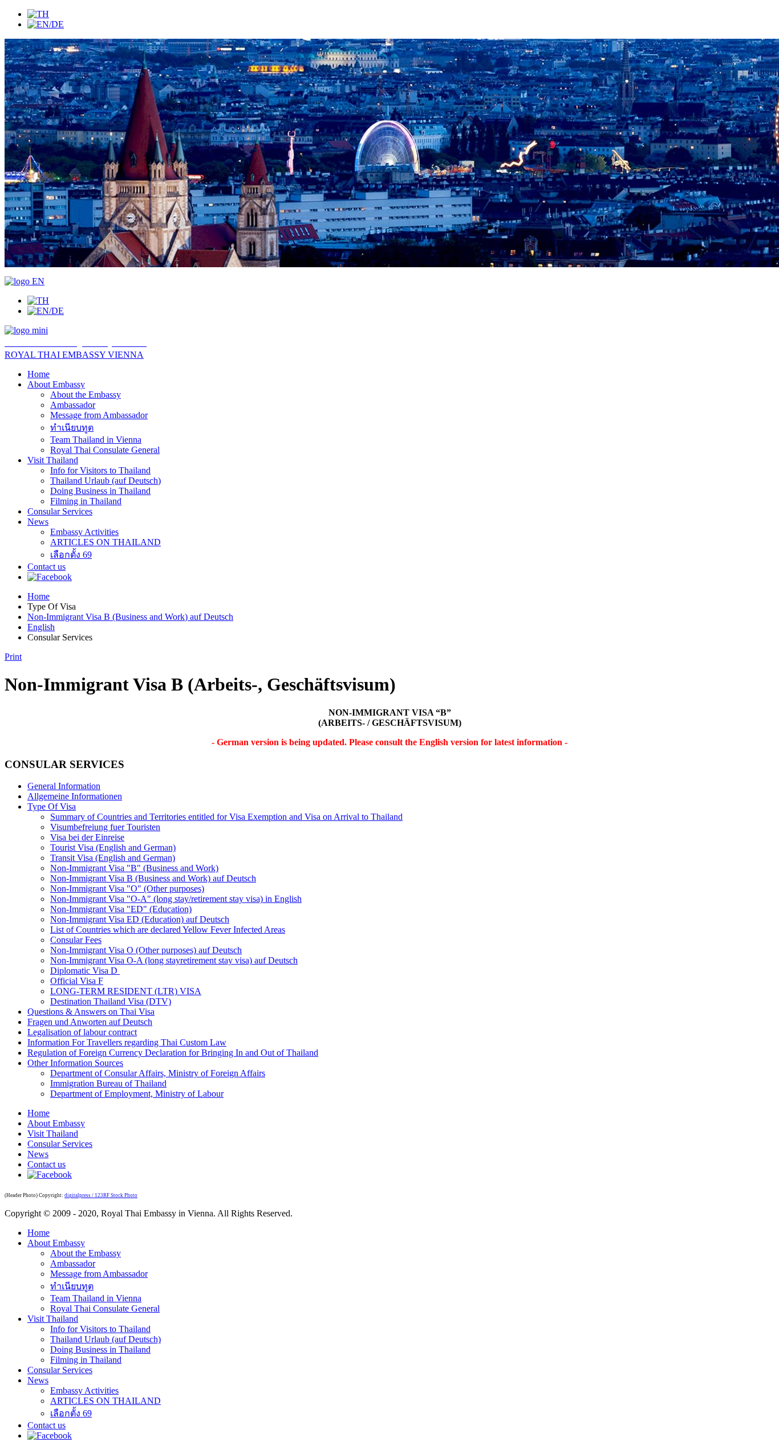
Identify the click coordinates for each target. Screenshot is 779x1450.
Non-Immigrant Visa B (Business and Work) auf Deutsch (130, 617)
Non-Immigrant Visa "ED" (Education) (121, 909)
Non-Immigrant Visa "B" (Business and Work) (134, 868)
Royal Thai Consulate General (105, 450)
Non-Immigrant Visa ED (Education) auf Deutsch (139, 919)
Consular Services (59, 511)
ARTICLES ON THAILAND (105, 542)
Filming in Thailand (85, 501)
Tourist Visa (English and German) (113, 847)
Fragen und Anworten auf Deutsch (89, 1022)
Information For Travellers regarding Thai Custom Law (126, 1042)
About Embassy (56, 384)
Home (38, 374)
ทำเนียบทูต (72, 427)
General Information (63, 786)
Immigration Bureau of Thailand (108, 1083)
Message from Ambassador (99, 415)
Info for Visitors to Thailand (100, 470)
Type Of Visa (51, 806)
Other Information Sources (75, 1063)
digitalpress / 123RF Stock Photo (100, 1195)
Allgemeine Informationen (74, 796)
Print (13, 656)
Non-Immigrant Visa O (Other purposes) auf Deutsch (146, 950)
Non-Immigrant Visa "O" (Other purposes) (127, 888)
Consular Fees (76, 940)
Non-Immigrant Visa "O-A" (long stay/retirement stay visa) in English (176, 899)
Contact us (46, 566)
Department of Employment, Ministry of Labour (137, 1093)
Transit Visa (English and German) (112, 858)
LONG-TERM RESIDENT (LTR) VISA (125, 991)
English (41, 627)
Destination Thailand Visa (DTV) (110, 1001)
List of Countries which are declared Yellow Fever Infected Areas (167, 929)
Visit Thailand (52, 460)
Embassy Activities (84, 532)
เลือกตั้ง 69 (71, 554)
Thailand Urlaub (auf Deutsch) (105, 480)
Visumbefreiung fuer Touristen (105, 827)
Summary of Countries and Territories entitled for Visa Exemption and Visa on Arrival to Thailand (226, 817)
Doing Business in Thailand (100, 491)
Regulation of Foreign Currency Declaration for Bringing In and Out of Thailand (172, 1052)
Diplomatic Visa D (85, 970)
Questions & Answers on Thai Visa (91, 1011)
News (37, 521)
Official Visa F (76, 981)
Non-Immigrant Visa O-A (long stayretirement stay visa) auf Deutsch (174, 960)
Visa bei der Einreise (87, 837)
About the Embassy (85, 394)
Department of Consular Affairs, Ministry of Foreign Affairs (157, 1073)
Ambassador (72, 405)
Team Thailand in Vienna (95, 439)
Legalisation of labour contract (82, 1032)
